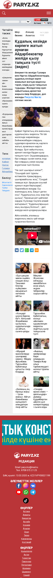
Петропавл (26, 565)
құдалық (5, 158)
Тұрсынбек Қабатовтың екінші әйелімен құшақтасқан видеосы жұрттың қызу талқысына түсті (41, 323)
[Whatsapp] (27, 251)
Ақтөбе (26, 522)
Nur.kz (37, 97)
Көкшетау (26, 518)
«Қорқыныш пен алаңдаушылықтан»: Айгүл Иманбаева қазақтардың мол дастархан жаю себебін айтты (5, 128)
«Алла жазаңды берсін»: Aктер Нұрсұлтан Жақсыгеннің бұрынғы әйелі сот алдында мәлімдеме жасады (5, 54)
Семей (26, 575)
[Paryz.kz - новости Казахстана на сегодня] (21, 5)
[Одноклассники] (37, 251)
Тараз (26, 535)
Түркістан (26, 558)
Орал (26, 532)
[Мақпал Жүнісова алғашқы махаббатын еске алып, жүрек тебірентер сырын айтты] (41, 268)
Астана (26, 511)
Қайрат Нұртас (5, 163)
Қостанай (26, 542)
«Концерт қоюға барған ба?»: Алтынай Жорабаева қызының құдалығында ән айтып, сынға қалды (23, 322)
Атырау (26, 528)
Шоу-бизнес (18, 34)
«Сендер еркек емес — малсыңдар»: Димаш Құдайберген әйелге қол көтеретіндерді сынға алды (41, 398)
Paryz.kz (29, 97)
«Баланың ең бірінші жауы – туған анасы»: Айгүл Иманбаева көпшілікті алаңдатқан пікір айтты (23, 398)
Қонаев (26, 525)
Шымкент (26, 572)
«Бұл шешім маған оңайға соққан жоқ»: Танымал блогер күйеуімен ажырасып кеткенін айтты (23, 285)
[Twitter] (22, 251)
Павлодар (26, 561)
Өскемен (26, 568)
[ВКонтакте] (17, 251)
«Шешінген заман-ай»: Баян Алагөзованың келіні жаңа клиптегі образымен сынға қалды (5, 92)
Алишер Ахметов (30, 34)
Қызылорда (26, 551)
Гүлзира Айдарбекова (5, 170)
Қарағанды (26, 539)
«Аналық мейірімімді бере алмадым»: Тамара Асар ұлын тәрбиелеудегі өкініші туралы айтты (41, 361)
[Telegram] (32, 251)
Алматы (26, 515)
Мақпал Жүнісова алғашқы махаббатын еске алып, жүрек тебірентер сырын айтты (40, 284)
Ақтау (26, 555)
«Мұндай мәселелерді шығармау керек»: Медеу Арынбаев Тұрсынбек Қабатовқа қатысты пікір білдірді (23, 361)
